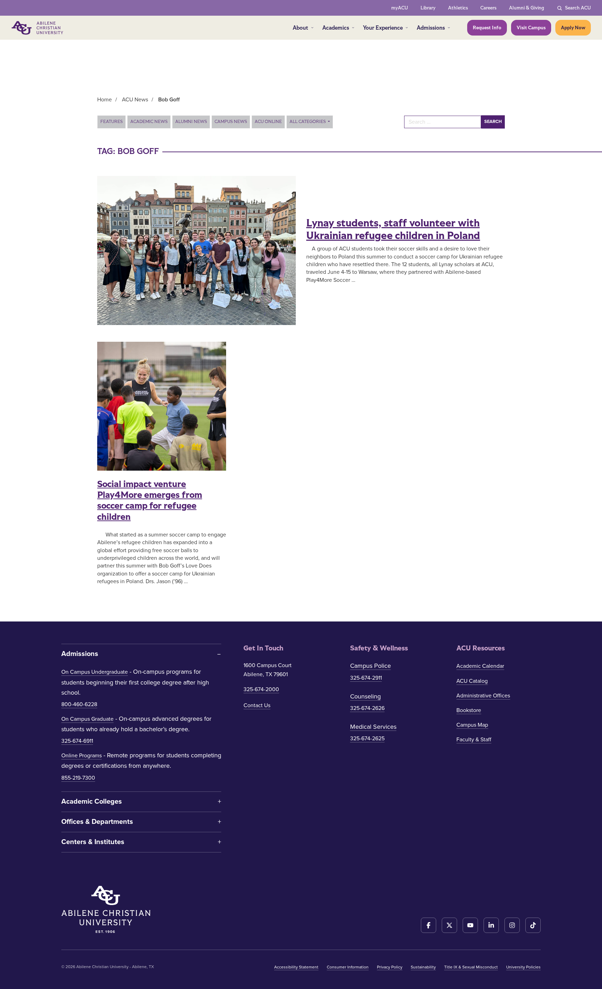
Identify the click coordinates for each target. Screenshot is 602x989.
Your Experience (383, 27)
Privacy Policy (389, 967)
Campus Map (472, 724)
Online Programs (81, 755)
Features (111, 121)
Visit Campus (531, 27)
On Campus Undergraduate (94, 672)
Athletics (458, 8)
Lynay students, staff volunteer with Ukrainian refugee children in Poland (393, 229)
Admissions (431, 27)
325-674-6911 (77, 740)
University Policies (523, 967)
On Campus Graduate (87, 719)
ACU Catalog (472, 681)
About (300, 27)
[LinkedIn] (491, 925)
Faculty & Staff (473, 739)
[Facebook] (428, 925)
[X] (449, 925)
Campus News (231, 121)
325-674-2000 (261, 689)
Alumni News (191, 121)
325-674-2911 (366, 677)
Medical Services (373, 727)
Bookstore (468, 710)
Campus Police (370, 666)
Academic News (149, 121)
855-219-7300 (78, 777)
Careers (488, 8)
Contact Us (257, 705)
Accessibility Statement (296, 967)
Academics (335, 27)
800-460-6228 (79, 704)
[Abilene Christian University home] (38, 28)
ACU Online (268, 121)
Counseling (365, 696)
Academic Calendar (480, 666)
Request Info (487, 27)
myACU (399, 8)
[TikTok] (533, 925)
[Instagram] (512, 925)
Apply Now (573, 27)
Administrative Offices (483, 695)
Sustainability (423, 967)
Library (427, 8)
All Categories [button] (308, 121)
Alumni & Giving (526, 8)
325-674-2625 (367, 738)
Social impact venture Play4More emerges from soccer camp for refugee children (149, 500)
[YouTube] (470, 925)
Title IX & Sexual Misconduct (471, 967)
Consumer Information (348, 967)
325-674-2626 (367, 708)
